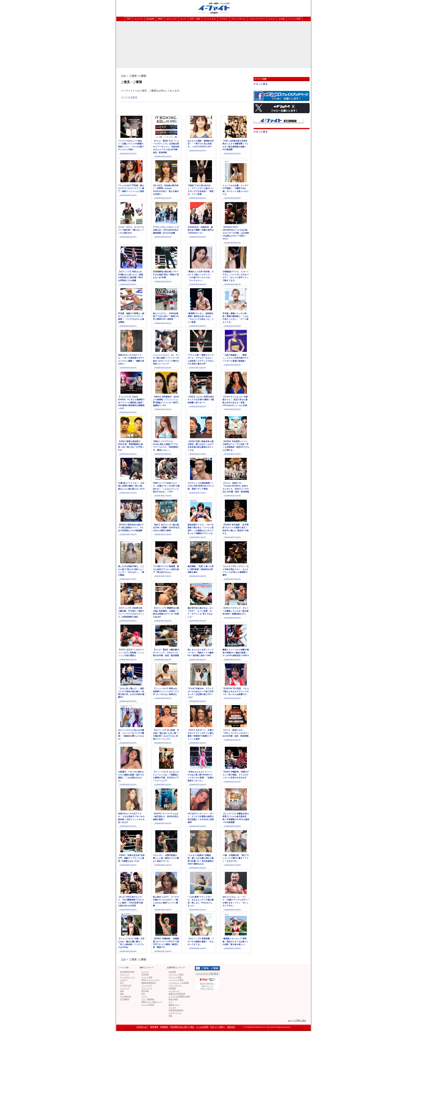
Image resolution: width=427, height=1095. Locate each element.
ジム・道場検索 (147, 999)
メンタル (172, 1007)
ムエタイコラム (175, 1013)
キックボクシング (127, 977)
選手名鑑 (145, 991)
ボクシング (171, 19)
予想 (143, 994)
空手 (122, 983)
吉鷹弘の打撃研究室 (177, 994)
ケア (170, 1002)
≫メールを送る (129, 97)
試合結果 (150, 19)
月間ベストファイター (150, 980)
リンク (144, 996)
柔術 (122, 994)
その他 (282, 19)
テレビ (272, 19)
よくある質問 (202, 1027)
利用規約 (164, 1027)
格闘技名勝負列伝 (148, 983)
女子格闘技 (124, 999)
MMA (160, 19)
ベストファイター (257, 19)
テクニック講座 (175, 977)
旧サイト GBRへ (217, 1027)
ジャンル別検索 (147, 1005)
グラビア (224, 19)
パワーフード (146, 988)
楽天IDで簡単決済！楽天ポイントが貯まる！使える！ (207, 986)
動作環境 (154, 1027)
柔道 (122, 991)
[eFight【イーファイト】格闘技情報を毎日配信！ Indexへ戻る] (213, 8)
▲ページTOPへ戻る (297, 1020)
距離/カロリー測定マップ (151, 1002)
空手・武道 (195, 19)
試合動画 (172, 972)
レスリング (124, 988)
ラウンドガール (238, 19)
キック (183, 19)
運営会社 (231, 1027)
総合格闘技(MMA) (127, 972)
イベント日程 (294, 19)
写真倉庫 (172, 988)
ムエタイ (123, 980)
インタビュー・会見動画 (179, 983)
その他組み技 (125, 996)
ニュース (138, 19)
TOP (129, 19)
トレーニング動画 (176, 980)
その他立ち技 (125, 985)
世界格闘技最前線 (176, 1010)
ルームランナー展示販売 (207, 974)
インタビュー (174, 991)
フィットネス (210, 19)
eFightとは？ (142, 1027)
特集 (170, 1016)
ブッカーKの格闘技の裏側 (179, 996)
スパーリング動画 (176, 974)
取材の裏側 (173, 999)
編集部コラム (174, 1005)
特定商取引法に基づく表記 (182, 1027)
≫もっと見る (261, 83)
